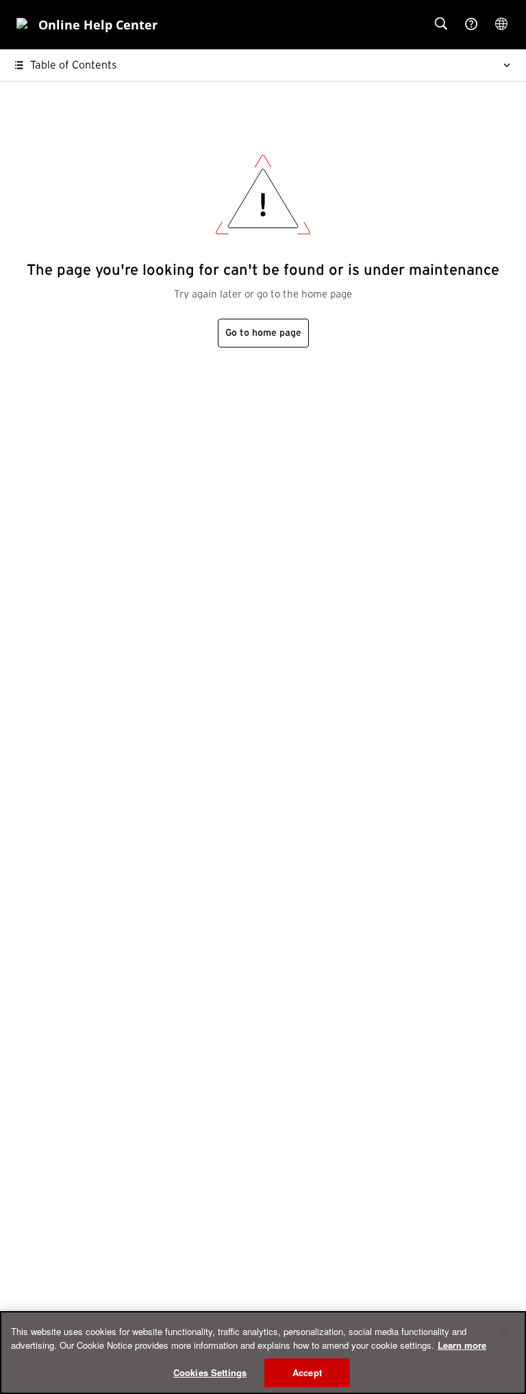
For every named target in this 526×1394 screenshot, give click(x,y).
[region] (263, 1352)
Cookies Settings (210, 1372)
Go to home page (263, 333)
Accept (307, 1372)
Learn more (462, 1345)
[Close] (504, 1333)
